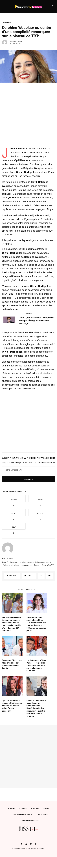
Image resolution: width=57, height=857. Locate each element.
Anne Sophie (18, 41)
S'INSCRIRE (28, 479)
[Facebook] (21, 844)
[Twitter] (26, 844)
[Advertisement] (28, 117)
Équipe (46, 808)
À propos (35, 808)
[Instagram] (31, 844)
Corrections (42, 814)
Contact (23, 808)
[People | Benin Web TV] (28, 6)
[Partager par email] (49, 576)
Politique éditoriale (23, 814)
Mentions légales (30, 820)
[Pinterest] (41, 576)
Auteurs (12, 808)
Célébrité (6, 22)
